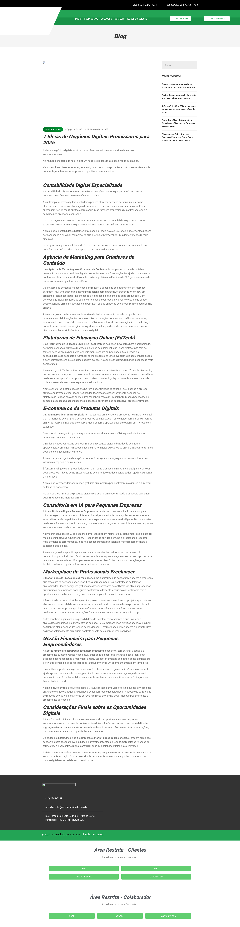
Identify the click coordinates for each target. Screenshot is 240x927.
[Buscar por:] (179, 65)
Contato (119, 19)
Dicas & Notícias (53, 129)
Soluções (106, 19)
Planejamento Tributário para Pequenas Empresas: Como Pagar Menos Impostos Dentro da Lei (177, 137)
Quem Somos (91, 19)
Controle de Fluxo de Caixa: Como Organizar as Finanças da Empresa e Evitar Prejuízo (178, 123)
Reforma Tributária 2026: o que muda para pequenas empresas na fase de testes (179, 109)
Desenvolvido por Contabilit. (66, 834)
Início (78, 19)
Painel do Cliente (137, 19)
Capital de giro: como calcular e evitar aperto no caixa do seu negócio (179, 96)
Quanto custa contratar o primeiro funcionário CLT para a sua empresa (178, 85)
